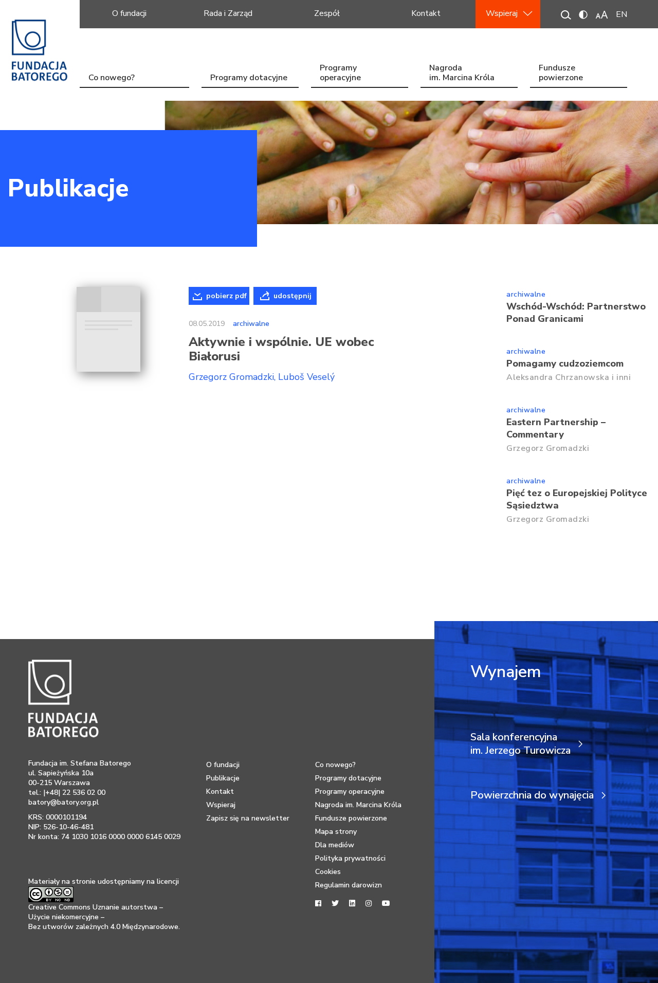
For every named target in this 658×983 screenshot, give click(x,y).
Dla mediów (334, 845)
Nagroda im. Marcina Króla (462, 73)
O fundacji (129, 13)
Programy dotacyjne (248, 77)
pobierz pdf (226, 296)
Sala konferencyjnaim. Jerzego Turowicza (520, 744)
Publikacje (68, 188)
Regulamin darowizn (348, 885)
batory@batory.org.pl (63, 802)
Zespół (327, 13)
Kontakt (426, 13)
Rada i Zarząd (228, 13)
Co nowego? (111, 77)
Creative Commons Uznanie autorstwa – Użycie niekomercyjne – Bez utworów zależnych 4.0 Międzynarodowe (103, 917)
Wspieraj (502, 13)
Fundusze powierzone (561, 73)
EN (621, 14)
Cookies (328, 872)
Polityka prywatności (350, 858)
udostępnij (292, 296)
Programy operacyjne (340, 73)
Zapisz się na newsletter (247, 818)
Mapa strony (336, 831)
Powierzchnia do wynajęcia (532, 795)
